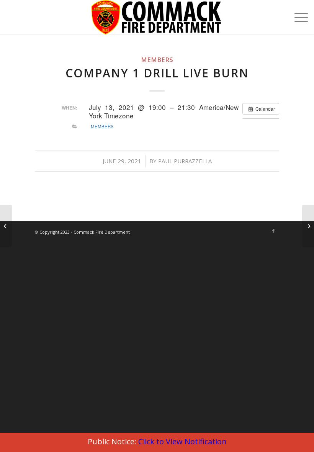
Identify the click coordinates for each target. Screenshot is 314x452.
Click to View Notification (182, 441)
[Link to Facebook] (273, 231)
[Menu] (297, 17)
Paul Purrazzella (185, 161)
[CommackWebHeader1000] (157, 17)
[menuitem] (297, 17)
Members (157, 59)
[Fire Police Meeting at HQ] (6, 226)
